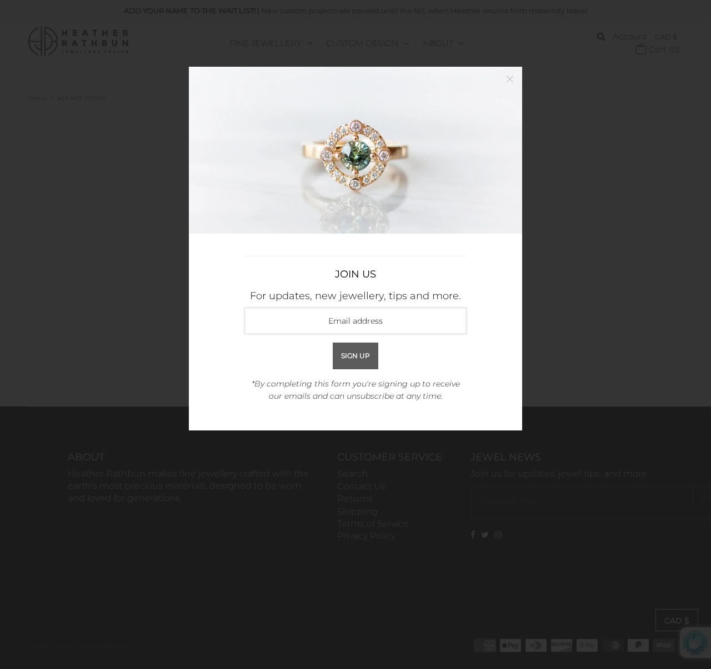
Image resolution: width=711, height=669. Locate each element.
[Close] (510, 79)
